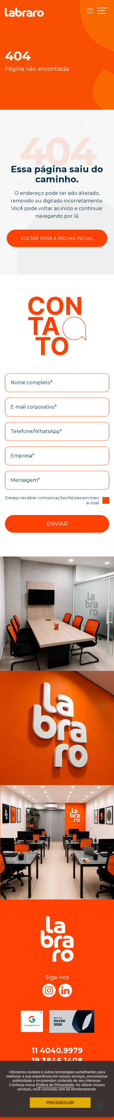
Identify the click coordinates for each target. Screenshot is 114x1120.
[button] (57, 524)
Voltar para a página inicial (57, 238)
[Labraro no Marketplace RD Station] (71, 1021)
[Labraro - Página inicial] (24, 12)
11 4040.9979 (57, 1050)
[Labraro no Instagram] (49, 990)
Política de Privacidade (55, 1085)
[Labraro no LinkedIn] (65, 990)
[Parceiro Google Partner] (32, 1021)
